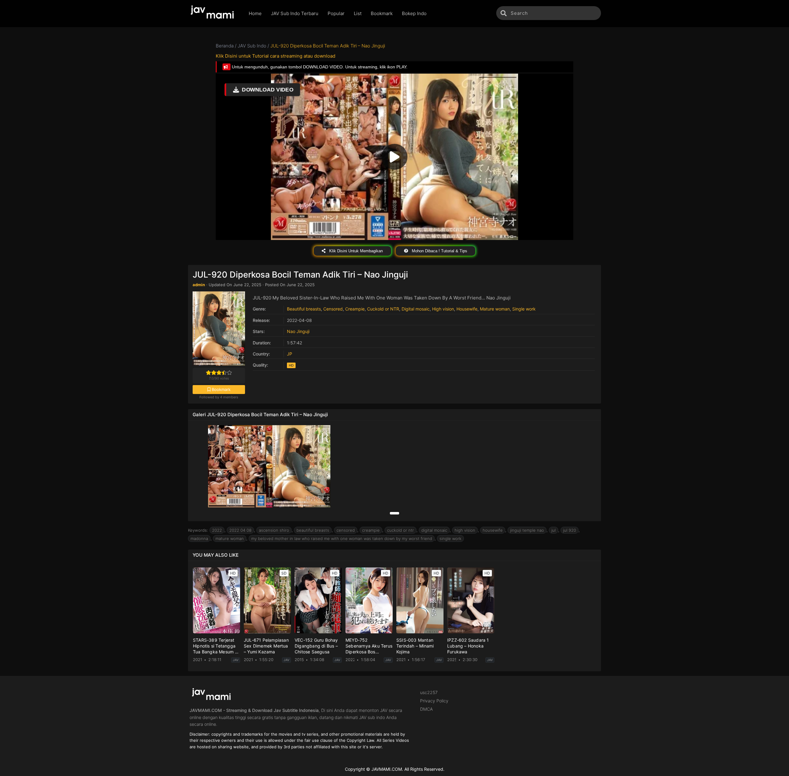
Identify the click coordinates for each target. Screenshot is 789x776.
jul (553, 530)
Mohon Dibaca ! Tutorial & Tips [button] (439, 251)
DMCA (426, 709)
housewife (493, 530)
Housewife (466, 308)
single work (450, 538)
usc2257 (429, 692)
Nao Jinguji (298, 331)
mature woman (229, 538)
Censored (333, 308)
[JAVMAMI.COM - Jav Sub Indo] (213, 14)
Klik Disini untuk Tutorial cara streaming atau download (275, 56)
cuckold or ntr (400, 530)
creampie (371, 530)
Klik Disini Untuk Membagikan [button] (355, 251)
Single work (524, 308)
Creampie (355, 308)
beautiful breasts (312, 530)
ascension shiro (274, 530)
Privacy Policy (434, 700)
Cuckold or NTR (383, 308)
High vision (443, 308)
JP (289, 353)
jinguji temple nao (527, 530)
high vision (465, 530)
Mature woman (495, 308)
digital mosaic (434, 530)
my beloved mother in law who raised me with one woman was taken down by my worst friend (341, 538)
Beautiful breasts (304, 308)
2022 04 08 (240, 530)
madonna (199, 538)
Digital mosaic (416, 308)
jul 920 (569, 530)
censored (346, 530)
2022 (217, 530)
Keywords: (198, 530)
